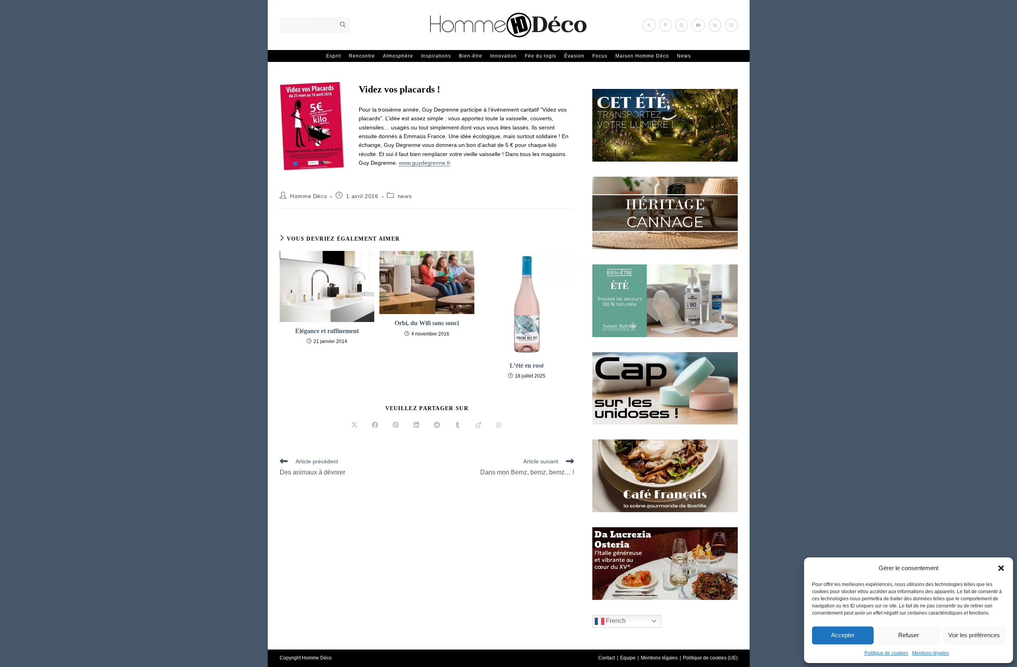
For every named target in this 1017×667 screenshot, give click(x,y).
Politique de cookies (886, 653)
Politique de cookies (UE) (710, 658)
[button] (1001, 568)
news (405, 196)
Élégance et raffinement (327, 331)
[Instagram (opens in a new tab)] (681, 25)
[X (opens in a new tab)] (649, 25)
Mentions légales (930, 653)
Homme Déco (308, 196)
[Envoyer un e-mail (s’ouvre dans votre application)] (731, 25)
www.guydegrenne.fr (424, 163)
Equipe (628, 658)
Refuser (908, 635)
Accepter (843, 635)
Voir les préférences (974, 635)
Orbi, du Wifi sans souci (426, 323)
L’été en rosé (527, 365)
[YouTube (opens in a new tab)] (698, 25)
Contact (606, 658)
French (615, 620)
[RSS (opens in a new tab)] (715, 25)
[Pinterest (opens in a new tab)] (665, 25)
